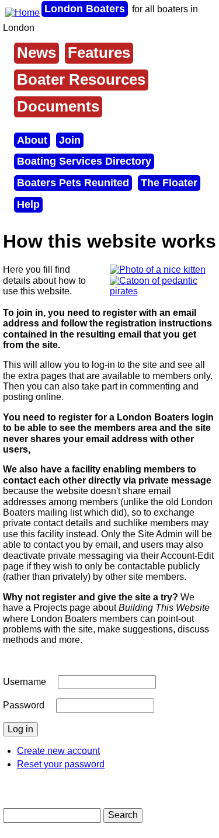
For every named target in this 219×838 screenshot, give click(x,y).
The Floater (169, 183)
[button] (158, 269)
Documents (58, 106)
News (36, 52)
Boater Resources (81, 79)
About (32, 140)
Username (24, 682)
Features (99, 52)
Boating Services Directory (84, 161)
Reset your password (61, 764)
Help (28, 204)
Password (23, 705)
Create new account (58, 751)
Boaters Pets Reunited (73, 183)
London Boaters (84, 9)
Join (70, 140)
